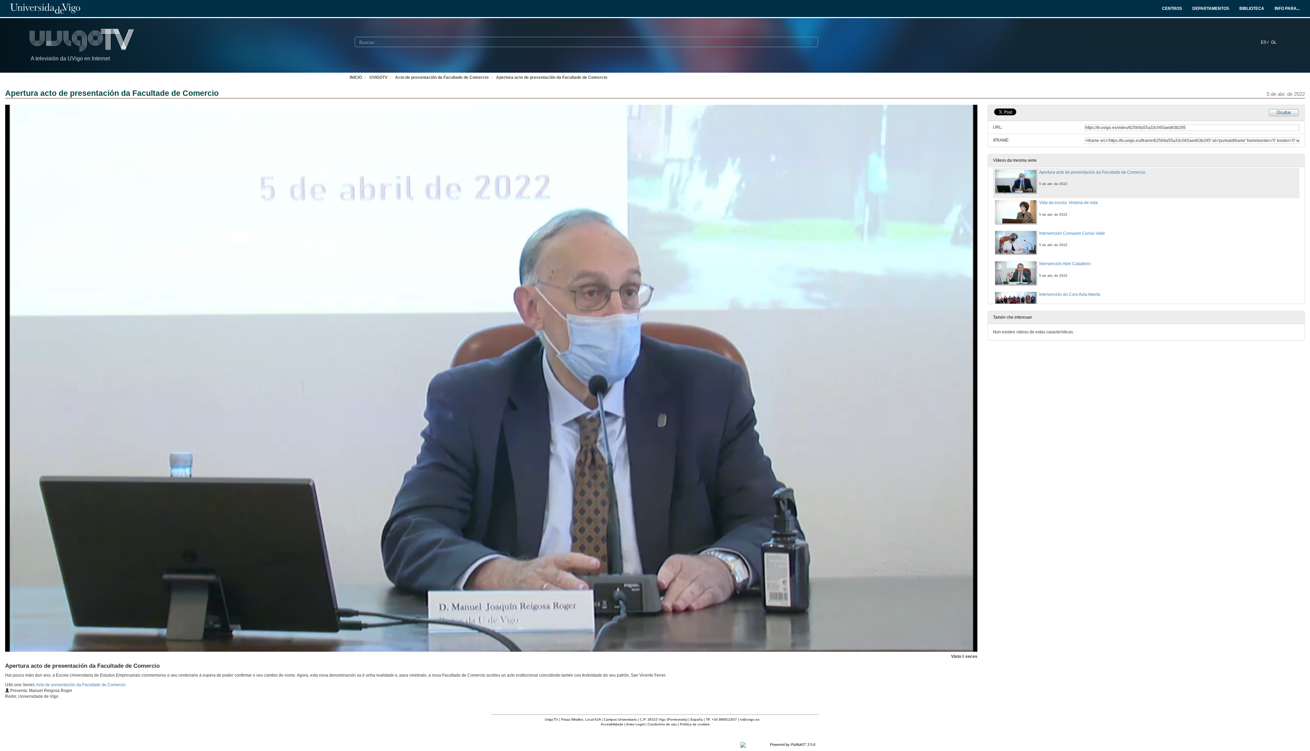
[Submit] (809, 42)
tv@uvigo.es (749, 719)
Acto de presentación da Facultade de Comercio (442, 77)
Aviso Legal (635, 724)
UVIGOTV (378, 77)
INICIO (356, 77)
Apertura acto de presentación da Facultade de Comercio (551, 77)
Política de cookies (695, 724)
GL (1274, 42)
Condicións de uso (662, 724)
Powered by (792, 744)
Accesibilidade (612, 724)
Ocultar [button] (1284, 112)
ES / (1265, 42)
